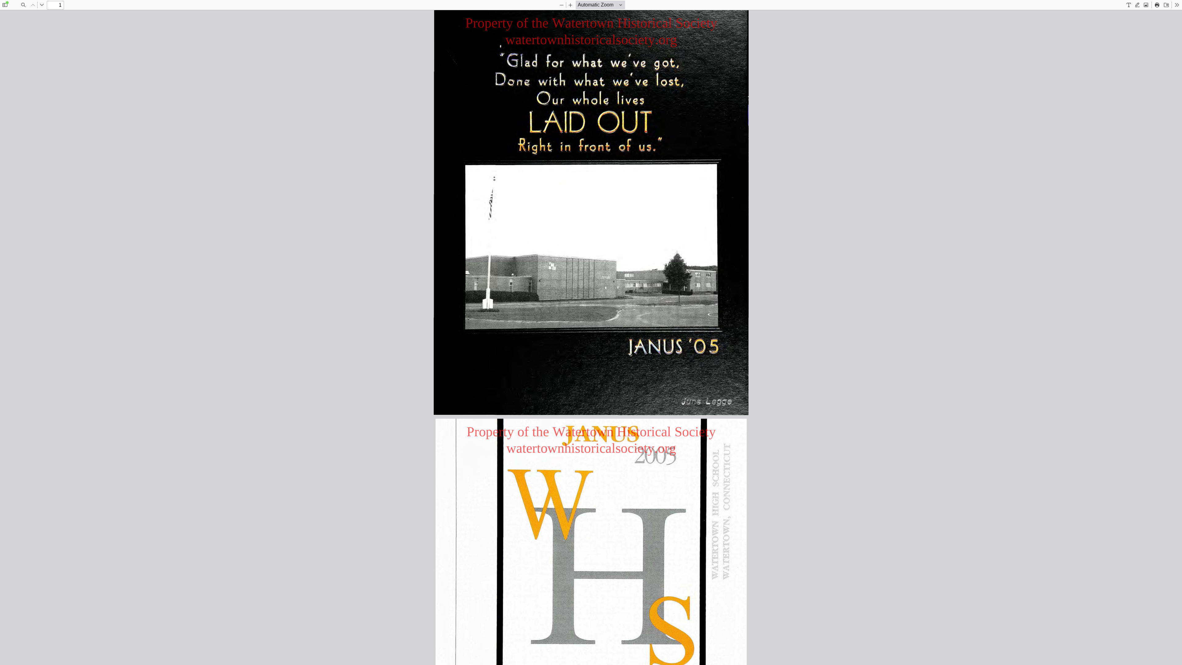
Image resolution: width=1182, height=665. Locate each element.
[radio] (1128, 5)
